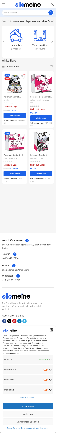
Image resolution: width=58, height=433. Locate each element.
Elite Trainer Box (39, 101)
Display (7, 100)
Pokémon (34, 100)
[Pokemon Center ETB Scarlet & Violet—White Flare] (15, 142)
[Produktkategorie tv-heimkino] (40, 40)
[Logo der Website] (28, 4)
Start (4, 21)
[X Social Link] (9, 321)
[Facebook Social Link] (4, 321)
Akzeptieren (28, 406)
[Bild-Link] (16, 295)
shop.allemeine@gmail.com (15, 269)
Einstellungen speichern (28, 421)
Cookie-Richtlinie (13, 428)
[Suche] (50, 12)
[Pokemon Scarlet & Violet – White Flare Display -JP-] (15, 84)
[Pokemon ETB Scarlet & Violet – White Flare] (41, 84)
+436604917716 (10, 258)
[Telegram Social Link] (24, 321)
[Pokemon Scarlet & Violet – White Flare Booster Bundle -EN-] (41, 142)
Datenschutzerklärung (30, 428)
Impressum (44, 428)
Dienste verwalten (27, 397)
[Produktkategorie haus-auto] (16, 40)
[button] (51, 330)
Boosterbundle (36, 158)
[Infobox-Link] (15, 240)
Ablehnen (28, 414)
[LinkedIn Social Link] (19, 321)
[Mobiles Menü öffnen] (3, 4)
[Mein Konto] (52, 4)
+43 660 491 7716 (11, 280)
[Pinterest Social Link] (14, 321)
